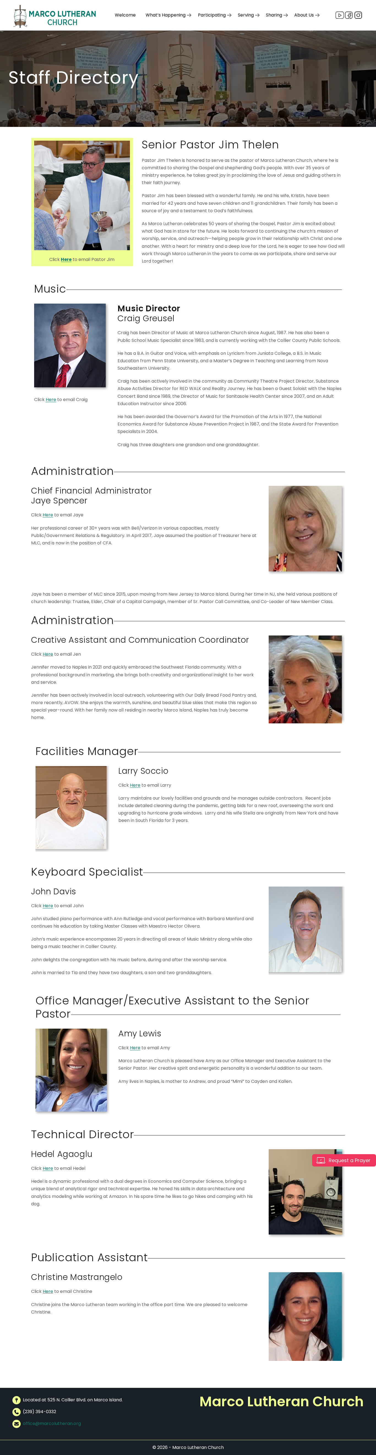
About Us (304, 15)
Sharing (274, 15)
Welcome (125, 15)
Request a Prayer (349, 1160)
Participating (212, 15)
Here (48, 654)
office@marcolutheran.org (52, 1423)
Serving (246, 15)
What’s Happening (166, 15)
